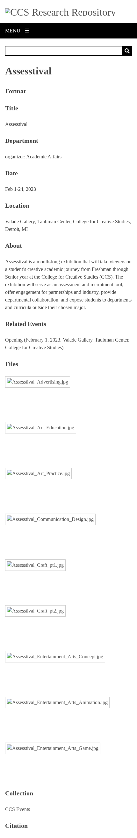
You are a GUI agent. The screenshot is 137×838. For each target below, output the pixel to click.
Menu (13, 30)
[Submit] (127, 51)
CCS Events (17, 809)
